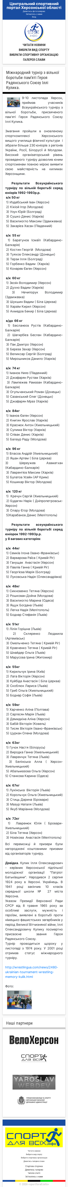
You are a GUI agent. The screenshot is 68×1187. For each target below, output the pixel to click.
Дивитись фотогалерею (34, 11)
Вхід (34, 17)
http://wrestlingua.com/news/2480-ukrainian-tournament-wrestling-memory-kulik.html (31, 972)
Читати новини (34, 45)
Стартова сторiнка (34, 1166)
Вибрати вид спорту (34, 50)
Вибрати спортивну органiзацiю (34, 55)
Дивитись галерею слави (34, 1161)
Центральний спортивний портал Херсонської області (34, 5)
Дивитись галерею (34, 1169)
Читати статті (34, 1173)
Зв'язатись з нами (34, 14)
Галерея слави (34, 59)
